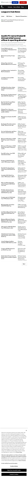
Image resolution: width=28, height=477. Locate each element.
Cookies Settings (14, 466)
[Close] (26, 430)
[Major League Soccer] (2, 7)
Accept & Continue (14, 474)
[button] (26, 7)
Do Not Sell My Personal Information (9, 463)
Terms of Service (19, 455)
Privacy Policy (19, 452)
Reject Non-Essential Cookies (14, 470)
